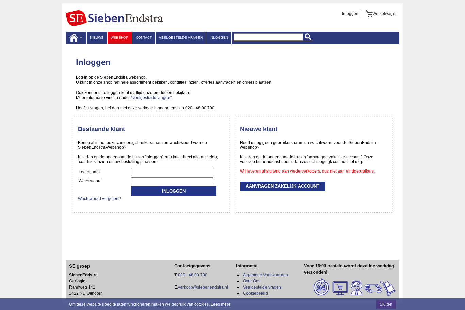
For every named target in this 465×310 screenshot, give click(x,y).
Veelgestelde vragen (181, 37)
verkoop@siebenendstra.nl (203, 287)
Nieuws (96, 37)
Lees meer (220, 304)
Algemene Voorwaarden (265, 275)
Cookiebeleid (255, 293)
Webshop (119, 37)
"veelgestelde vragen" (151, 97)
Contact (144, 37)
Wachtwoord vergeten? (99, 198)
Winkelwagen (385, 13)
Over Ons (251, 281)
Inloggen (350, 13)
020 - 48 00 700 (192, 275)
